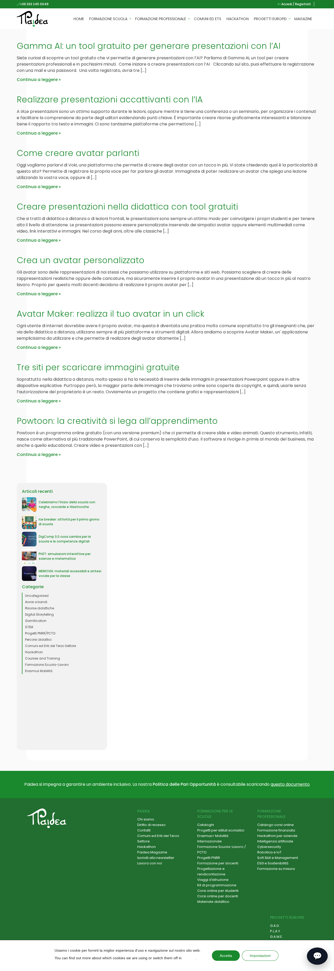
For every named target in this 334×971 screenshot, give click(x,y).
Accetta (226, 955)
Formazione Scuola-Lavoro (47, 664)
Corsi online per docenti (217, 896)
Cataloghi (205, 824)
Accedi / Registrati (296, 4)
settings (189, 958)
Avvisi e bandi (36, 602)
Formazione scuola (108, 18)
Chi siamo (145, 819)
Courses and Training (42, 658)
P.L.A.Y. (275, 931)
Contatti (144, 830)
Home (79, 18)
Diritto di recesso (151, 824)
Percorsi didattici (38, 639)
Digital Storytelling (39, 614)
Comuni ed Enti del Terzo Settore (50, 646)
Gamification (35, 621)
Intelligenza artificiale (275, 841)
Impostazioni (260, 955)
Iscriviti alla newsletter (155, 857)
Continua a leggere (37, 80)
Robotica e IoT (269, 852)
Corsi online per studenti (217, 890)
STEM (29, 627)
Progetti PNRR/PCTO (40, 633)
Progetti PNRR (208, 857)
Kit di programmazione (216, 885)
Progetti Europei (270, 18)
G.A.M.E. (276, 936)
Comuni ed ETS (207, 18)
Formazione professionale (160, 18)
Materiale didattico (213, 901)
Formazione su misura (276, 868)
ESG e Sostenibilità (272, 863)
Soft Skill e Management (277, 857)
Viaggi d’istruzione (213, 879)
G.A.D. (275, 925)
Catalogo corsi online (275, 824)
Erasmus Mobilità (38, 671)
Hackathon (237, 18)
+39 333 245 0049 (34, 4)
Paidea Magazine (152, 852)
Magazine (303, 18)
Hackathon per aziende (277, 835)
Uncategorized (37, 595)
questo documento (290, 784)
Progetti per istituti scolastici (220, 830)
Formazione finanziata (276, 830)
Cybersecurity (269, 846)
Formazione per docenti (217, 863)
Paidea (143, 811)
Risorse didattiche (39, 608)
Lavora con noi (149, 863)
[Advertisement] (62, 712)
